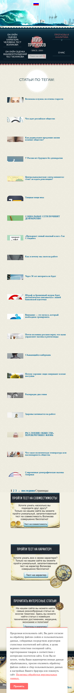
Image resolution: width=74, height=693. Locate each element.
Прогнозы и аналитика (61, 35)
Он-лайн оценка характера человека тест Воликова (12, 39)
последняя (28, 490)
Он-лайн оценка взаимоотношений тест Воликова (15, 54)
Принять (19, 686)
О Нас (61, 52)
